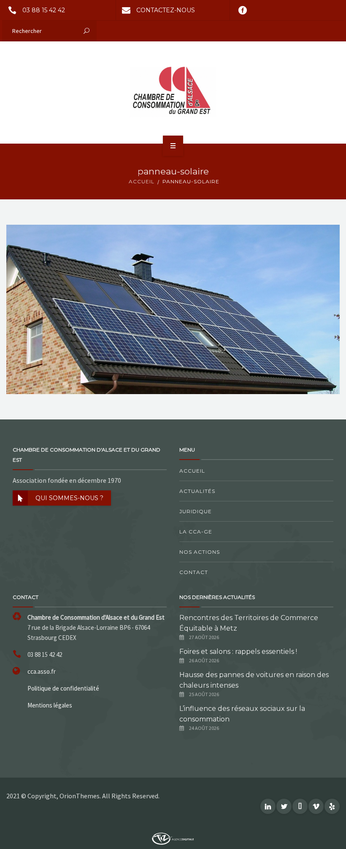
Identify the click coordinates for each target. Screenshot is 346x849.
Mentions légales (49, 705)
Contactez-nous (165, 10)
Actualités (197, 491)
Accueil (192, 471)
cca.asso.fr (41, 671)
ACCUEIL (141, 181)
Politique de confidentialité (63, 688)
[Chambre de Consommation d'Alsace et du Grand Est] (173, 92)
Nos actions (199, 552)
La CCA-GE (195, 531)
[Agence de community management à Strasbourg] (173, 837)
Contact (193, 572)
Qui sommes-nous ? (69, 498)
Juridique (195, 511)
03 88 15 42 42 (43, 10)
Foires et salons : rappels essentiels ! (238, 652)
